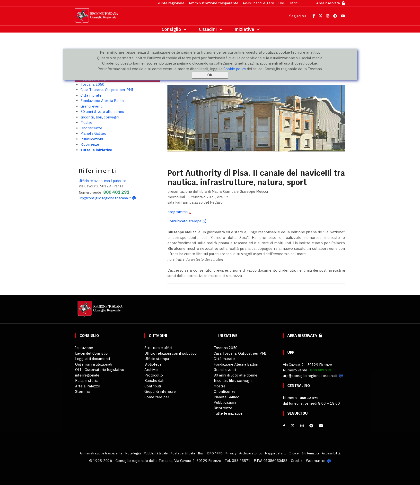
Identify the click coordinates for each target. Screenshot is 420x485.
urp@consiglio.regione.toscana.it (105, 198)
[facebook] (284, 425)
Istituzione (84, 347)
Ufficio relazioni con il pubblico (102, 180)
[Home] (99, 311)
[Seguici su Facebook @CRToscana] (314, 16)
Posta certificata (183, 453)
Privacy (231, 453)
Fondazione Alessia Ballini (102, 100)
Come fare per (156, 397)
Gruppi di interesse (160, 391)
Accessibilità (331, 453)
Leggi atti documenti (92, 358)
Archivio (151, 369)
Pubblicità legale (156, 453)
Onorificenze (91, 128)
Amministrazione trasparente (213, 3)
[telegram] (311, 425)
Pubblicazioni (91, 139)
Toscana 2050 (92, 84)
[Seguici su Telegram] (335, 16)
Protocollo (153, 375)
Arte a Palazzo (87, 386)
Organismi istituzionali (93, 364)
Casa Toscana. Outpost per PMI (106, 89)
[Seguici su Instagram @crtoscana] (328, 16)
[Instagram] (302, 425)
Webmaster (316, 460)
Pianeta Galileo (93, 133)
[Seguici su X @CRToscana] (321, 16)
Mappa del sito (276, 453)
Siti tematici (310, 453)
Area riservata (329, 3)
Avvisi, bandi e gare (258, 3)
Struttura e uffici (158, 347)
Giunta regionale (170, 3)
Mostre (86, 122)
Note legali (133, 453)
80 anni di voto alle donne (102, 111)
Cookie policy (234, 69)
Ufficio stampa (156, 358)
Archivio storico (250, 453)
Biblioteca (152, 364)
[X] (293, 425)
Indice (294, 453)
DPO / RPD (215, 453)
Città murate (91, 95)
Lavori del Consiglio (91, 353)
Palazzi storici (86, 380)
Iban (201, 453)
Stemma (82, 391)
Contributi (152, 386)
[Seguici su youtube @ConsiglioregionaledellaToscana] (321, 425)
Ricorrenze (89, 144)
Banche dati (154, 380)
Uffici (294, 3)
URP (282, 3)
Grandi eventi (91, 106)
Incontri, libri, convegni (99, 117)
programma (177, 211)
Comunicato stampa (184, 221)
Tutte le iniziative (96, 150)
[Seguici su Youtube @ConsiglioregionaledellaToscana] (343, 16)
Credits (297, 460)
